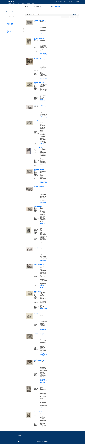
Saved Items (57, 1)
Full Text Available (10, 47)
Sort (65, 16)
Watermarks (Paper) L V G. (10, 31)
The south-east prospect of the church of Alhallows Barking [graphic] (39, 313)
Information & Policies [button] (30, 3)
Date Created (9, 45)
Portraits (8, 30)
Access (8, 18)
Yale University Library (11, 1)
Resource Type (9, 34)
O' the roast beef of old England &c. (38, 147)
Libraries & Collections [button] (21, 3)
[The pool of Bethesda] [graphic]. (38, 411)
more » (7, 32)
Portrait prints (8, 29)
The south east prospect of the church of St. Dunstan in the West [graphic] (39, 291)
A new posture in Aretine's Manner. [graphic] (39, 20)
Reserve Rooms (72, 1)
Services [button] (14, 3)
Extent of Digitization (10, 16)
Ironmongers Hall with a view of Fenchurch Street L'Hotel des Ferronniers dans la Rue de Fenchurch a (39, 83)
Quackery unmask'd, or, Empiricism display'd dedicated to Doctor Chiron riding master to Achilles (39, 170)
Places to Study (77, 1)
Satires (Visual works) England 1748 (11, 24)
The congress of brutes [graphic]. (38, 206)
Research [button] (9, 3)
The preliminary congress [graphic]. (38, 247)
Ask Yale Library (68, 1)
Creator (8, 38)
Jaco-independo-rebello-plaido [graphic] (38, 105)
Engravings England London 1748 (10, 25)
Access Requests (61, 1)
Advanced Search (57, 6)
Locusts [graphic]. (36, 120)
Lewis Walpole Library (42, 33)
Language (8, 36)
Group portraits (8, 28)
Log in (65, 1)
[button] (52, 6)
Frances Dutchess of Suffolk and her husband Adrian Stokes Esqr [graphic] (39, 58)
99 (71, 16)
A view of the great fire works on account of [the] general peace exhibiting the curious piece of (39, 39)
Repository (8, 20)
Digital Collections (9, 11)
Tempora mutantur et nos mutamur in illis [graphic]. (39, 186)
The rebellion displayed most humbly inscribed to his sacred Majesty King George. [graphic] (39, 264)
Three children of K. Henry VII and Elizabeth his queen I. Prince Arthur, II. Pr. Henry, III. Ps (39, 334)
